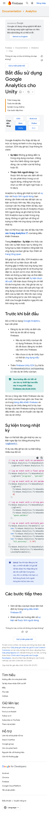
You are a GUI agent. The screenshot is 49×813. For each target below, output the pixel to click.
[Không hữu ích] (42, 60)
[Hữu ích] (42, 56)
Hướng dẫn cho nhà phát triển (14, 679)
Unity (20, 128)
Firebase (8, 48)
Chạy (11, 51)
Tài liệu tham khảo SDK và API (14, 683)
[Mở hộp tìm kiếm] (27, 3)
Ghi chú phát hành (9, 748)
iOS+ (18, 118)
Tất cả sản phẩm (8, 790)
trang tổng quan (13, 254)
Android (33, 118)
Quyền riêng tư (20, 801)
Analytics (31, 11)
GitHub (5, 696)
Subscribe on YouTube (11, 720)
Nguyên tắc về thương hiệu (13, 752)
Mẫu (4, 687)
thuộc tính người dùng (22, 196)
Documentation (11, 11)
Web (20, 123)
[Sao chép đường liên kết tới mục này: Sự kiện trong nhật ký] (12, 430)
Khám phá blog (8, 707)
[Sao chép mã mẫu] (42, 458)
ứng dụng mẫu (32, 357)
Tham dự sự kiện (8, 724)
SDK (25, 365)
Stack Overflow (8, 740)
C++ (33, 128)
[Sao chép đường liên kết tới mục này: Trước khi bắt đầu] (41, 314)
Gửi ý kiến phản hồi (16, 66)
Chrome (5, 777)
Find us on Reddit (9, 711)
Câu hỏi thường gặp (10, 756)
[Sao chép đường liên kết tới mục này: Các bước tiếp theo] (7, 599)
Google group (8, 744)
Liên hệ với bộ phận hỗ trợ (12, 735)
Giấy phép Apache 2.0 (10, 653)
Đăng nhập (41, 3)
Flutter (34, 123)
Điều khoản (6, 801)
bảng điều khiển (26, 402)
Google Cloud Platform (11, 786)
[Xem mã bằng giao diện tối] (37, 458)
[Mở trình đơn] (4, 3)
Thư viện (5, 692)
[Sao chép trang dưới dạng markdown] (28, 92)
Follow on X (6, 716)
